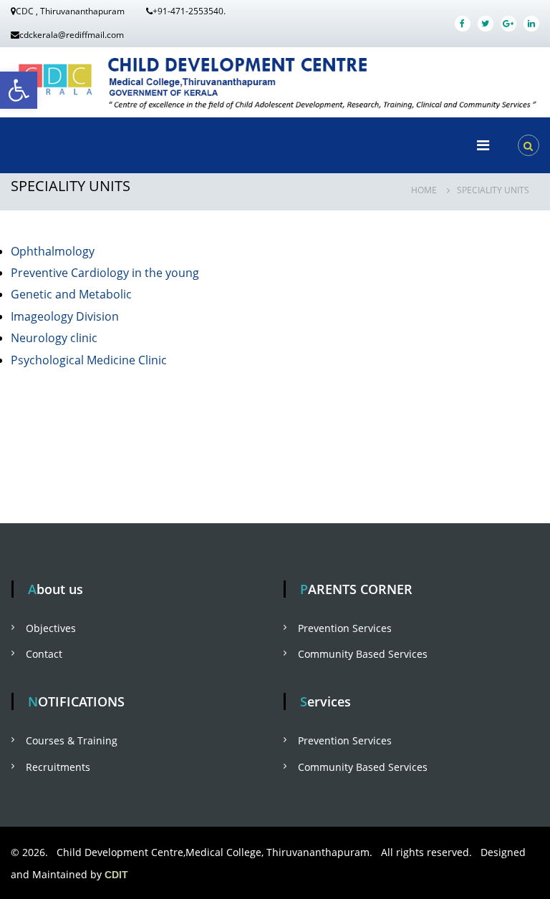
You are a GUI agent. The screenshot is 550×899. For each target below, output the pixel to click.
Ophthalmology (53, 251)
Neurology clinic (54, 338)
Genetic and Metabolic (71, 294)
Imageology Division (65, 316)
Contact (44, 654)
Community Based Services (363, 654)
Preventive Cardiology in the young (105, 273)
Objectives (51, 628)
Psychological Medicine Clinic (89, 360)
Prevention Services (345, 628)
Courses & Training (71, 740)
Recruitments (58, 767)
